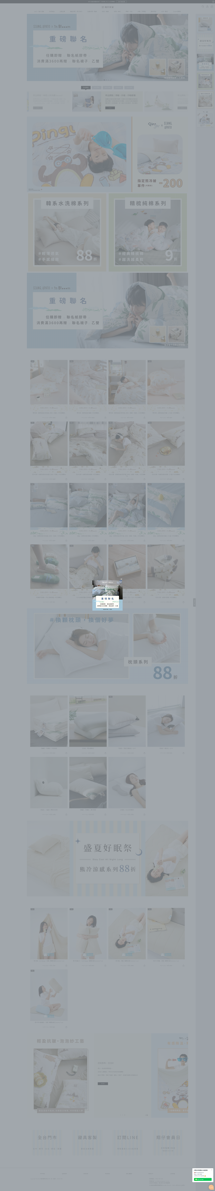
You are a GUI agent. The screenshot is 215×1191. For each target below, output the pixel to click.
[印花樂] (107, 595)
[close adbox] (121, 579)
